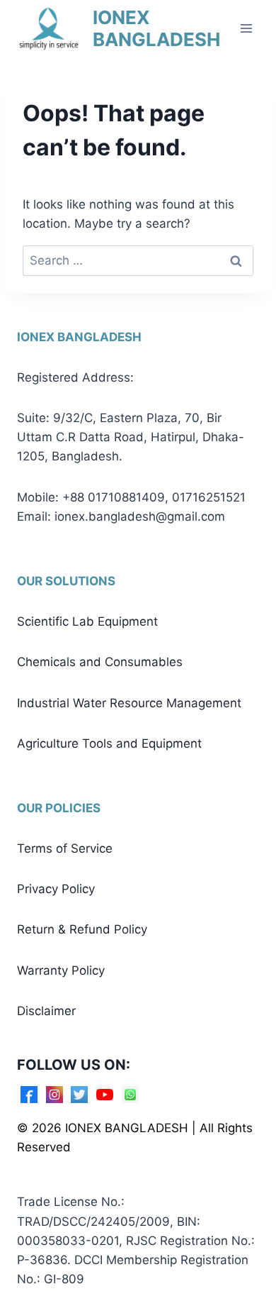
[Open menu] (246, 28)
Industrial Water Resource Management (129, 703)
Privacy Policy (56, 889)
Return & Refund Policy (82, 929)
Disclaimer (46, 1011)
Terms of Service (65, 848)
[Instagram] (54, 1095)
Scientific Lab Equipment (87, 621)
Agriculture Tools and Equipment (109, 743)
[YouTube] (105, 1095)
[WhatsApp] (130, 1095)
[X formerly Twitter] (79, 1095)
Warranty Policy (61, 970)
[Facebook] (29, 1095)
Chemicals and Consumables (100, 662)
